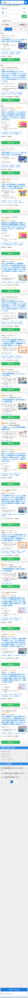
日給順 (20, 29)
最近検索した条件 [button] (7, 20)
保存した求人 (14, 989)
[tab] (14, 751)
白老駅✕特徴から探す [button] (6, 756)
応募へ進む (11, 59)
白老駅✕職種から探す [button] (6, 754)
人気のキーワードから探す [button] (7, 759)
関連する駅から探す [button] (5, 751)
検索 (24, 16)
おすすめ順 (8, 29)
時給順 (15, 29)
